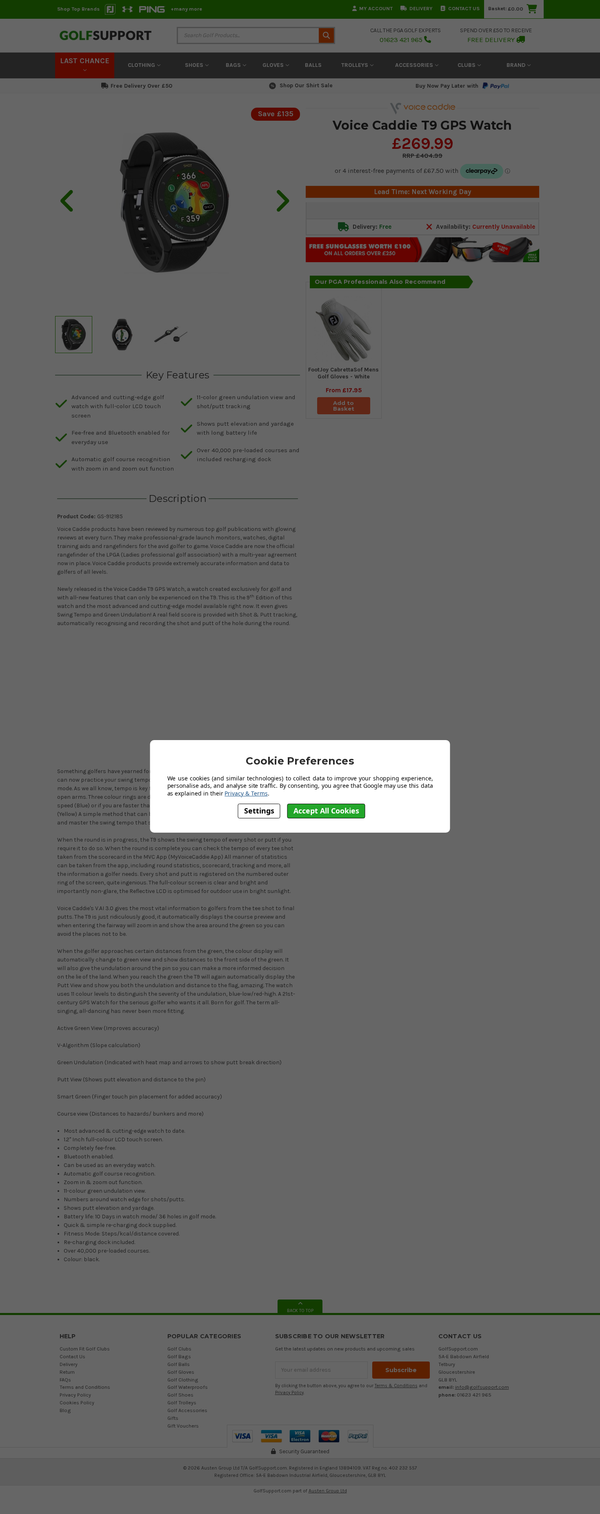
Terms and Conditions (85, 1387)
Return (67, 1372)
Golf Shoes (180, 1395)
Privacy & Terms (245, 793)
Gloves (273, 65)
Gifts (172, 1418)
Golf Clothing (182, 1380)
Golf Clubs (179, 1349)
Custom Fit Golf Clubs (85, 1349)
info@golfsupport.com (482, 1387)
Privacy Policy (75, 1395)
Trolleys (355, 65)
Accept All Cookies (326, 811)
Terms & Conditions (396, 1385)
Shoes (195, 65)
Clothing (142, 65)
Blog (65, 1410)
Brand (517, 65)
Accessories (415, 65)
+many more (186, 9)
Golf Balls (178, 1364)
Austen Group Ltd (328, 1491)
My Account (376, 8)
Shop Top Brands (78, 9)
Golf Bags (179, 1356)
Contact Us (464, 8)
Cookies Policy (77, 1402)
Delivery (421, 8)
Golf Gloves (180, 1372)
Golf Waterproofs (187, 1387)
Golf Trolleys (181, 1402)
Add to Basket (343, 406)
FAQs (65, 1380)
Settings (259, 811)
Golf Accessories (187, 1410)
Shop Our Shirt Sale (306, 85)
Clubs (467, 65)
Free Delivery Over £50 (141, 85)
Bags (234, 65)
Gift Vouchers (183, 1426)
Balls (313, 65)
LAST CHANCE (84, 60)
